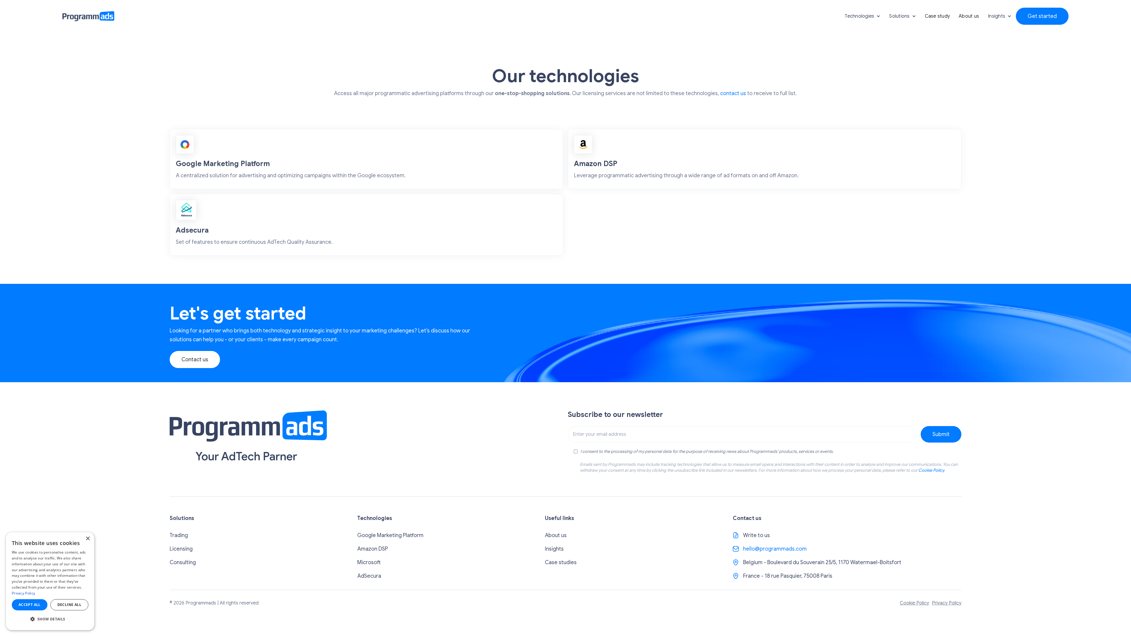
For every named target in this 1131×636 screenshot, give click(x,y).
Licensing (181, 549)
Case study (937, 16)
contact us (733, 93)
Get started (1042, 16)
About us (969, 16)
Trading (179, 535)
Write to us (756, 535)
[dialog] (50, 581)
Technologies (859, 16)
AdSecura (369, 576)
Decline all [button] (69, 604)
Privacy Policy (946, 603)
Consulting (183, 562)
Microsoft (369, 562)
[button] (862, 16)
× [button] (87, 538)
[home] (88, 16)
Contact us (194, 359)
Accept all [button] (30, 604)
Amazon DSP (372, 549)
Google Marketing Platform (390, 535)
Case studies (561, 562)
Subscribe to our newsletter (615, 414)
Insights (554, 549)
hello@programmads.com (775, 549)
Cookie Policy (931, 470)
